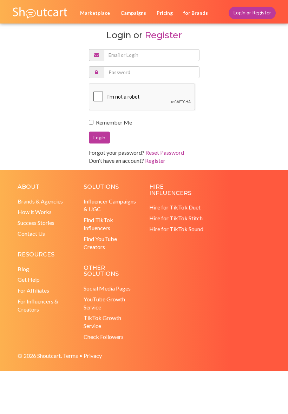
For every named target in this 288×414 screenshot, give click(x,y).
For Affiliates (33, 290)
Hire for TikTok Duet (175, 207)
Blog (23, 269)
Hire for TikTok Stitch (176, 218)
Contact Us (31, 233)
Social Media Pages (107, 288)
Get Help (29, 279)
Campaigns (133, 13)
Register (163, 35)
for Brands (195, 13)
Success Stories (36, 222)
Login (99, 137)
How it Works (35, 211)
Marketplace (95, 13)
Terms (70, 355)
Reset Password (164, 152)
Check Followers (104, 336)
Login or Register (252, 12)
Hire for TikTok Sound (176, 229)
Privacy (93, 355)
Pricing (165, 13)
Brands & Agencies (40, 201)
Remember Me (114, 122)
